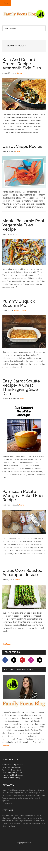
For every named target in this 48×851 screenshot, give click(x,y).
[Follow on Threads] (39, 660)
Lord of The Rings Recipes (11, 767)
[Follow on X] (13, 660)
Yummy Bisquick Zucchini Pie (18, 303)
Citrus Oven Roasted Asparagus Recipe (22, 572)
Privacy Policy (7, 803)
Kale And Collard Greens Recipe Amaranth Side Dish (21, 63)
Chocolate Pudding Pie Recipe (13, 765)
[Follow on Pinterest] (22, 660)
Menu (5, 3)
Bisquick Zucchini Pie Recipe (12, 775)
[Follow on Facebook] (5, 660)
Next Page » (6, 644)
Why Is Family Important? (11, 770)
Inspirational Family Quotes (12, 772)
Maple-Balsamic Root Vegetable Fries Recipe (23, 225)
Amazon (5, 745)
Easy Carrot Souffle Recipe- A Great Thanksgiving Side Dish (21, 387)
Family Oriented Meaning (11, 778)
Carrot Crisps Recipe (22, 146)
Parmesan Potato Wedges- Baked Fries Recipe (23, 495)
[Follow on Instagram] (31, 660)
